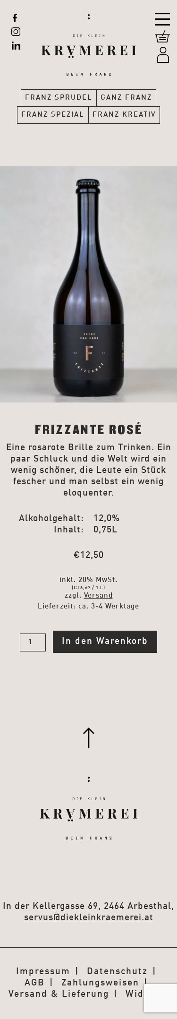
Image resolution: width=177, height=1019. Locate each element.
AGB (35, 982)
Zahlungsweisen (100, 982)
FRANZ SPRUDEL (59, 98)
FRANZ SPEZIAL (52, 115)
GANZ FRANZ (126, 98)
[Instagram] (16, 31)
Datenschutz (117, 971)
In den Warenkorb (105, 641)
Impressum (43, 971)
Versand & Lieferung (58, 994)
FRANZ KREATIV (124, 115)
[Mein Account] (163, 55)
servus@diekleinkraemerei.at (88, 917)
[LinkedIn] (15, 45)
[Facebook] (14, 18)
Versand (98, 595)
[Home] (89, 38)
